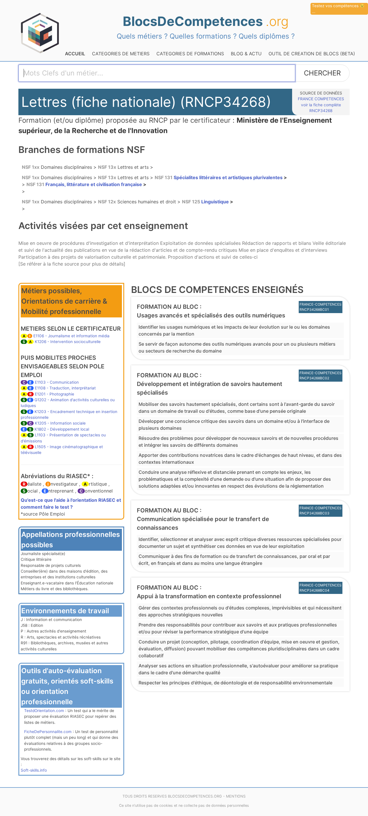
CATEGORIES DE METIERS (121, 53)
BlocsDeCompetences (206, 21)
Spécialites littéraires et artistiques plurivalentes (219, 177)
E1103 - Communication (57, 382)
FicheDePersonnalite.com (48, 731)
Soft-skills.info (34, 770)
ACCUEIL (75, 53)
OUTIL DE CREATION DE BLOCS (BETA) (312, 53)
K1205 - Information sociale (60, 423)
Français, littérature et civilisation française (84, 184)
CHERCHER (322, 73)
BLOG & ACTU (246, 53)
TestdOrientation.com (44, 710)
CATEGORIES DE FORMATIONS (190, 53)
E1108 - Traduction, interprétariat (65, 388)
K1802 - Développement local (61, 429)
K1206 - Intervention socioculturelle (68, 341)
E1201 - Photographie (54, 394)
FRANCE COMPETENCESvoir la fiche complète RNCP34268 (321, 104)
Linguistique (206, 202)
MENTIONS (236, 796)
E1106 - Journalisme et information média (71, 336)
